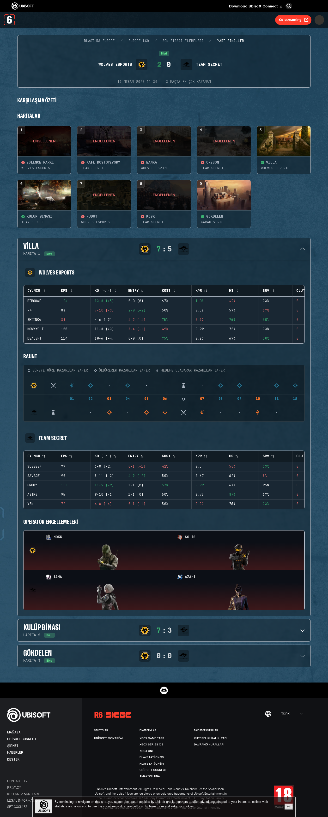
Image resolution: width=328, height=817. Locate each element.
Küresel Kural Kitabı (210, 738)
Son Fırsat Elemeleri (183, 41)
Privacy (14, 787)
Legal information (23, 800)
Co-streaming (290, 19)
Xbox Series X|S (152, 744)
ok (288, 806)
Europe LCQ (138, 41)
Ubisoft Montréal (109, 738)
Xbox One (147, 751)
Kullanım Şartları (23, 794)
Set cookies (17, 806)
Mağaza (13, 732)
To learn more (155, 806)
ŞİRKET (12, 746)
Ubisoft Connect (21, 739)
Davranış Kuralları (209, 744)
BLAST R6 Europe (99, 41)
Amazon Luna (150, 776)
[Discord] (164, 690)
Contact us (17, 781)
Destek (13, 759)
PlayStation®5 (152, 757)
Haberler (15, 752)
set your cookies (182, 806)
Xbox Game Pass (152, 738)
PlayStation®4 (152, 763)
